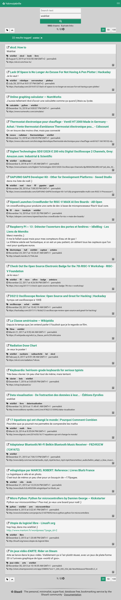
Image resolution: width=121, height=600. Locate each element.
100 (114, 29)
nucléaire (24, 354)
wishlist (36, 38)
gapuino (42, 185)
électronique (15, 250)
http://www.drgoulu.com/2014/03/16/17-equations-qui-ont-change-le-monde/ (43, 434)
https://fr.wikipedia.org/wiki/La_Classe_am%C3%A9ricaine (34, 335)
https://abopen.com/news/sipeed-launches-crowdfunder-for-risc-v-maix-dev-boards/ (46, 216)
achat (26, 304)
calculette (14, 105)
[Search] (60, 21)
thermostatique (37, 135)
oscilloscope (25, 161)
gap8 (51, 185)
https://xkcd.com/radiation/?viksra (23, 360)
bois (21, 378)
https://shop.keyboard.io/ (19, 385)
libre (22, 535)
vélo (21, 482)
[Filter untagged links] (7, 30)
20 (103, 29)
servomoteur (37, 80)
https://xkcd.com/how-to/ (20, 62)
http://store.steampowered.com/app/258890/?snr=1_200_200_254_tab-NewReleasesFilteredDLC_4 (52, 569)
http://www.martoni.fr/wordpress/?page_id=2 (32, 530)
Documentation (72, 594)
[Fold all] (12, 30)
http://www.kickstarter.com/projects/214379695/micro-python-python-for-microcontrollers (48, 513)
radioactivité (36, 354)
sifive (34, 279)
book (29, 56)
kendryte (27, 210)
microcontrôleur (43, 507)
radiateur (23, 135)
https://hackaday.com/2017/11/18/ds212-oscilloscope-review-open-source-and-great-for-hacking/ (52, 310)
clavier (13, 378)
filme (12, 329)
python (25, 105)
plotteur (49, 80)
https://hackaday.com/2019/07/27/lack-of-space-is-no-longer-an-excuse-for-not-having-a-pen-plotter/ (53, 86)
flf (35, 185)
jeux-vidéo (14, 563)
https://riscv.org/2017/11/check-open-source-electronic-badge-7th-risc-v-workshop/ (46, 286)
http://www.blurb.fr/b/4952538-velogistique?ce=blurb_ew (33, 488)
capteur (43, 250)
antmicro (53, 279)
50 (108, 29)
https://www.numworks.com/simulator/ (26, 111)
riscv (29, 185)
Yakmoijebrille (13, 3)
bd (46, 354)
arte (24, 563)
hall (25, 250)
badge (43, 279)
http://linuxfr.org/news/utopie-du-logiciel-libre (28, 541)
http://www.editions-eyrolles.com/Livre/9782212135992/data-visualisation (41, 409)
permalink (32, 59)
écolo (29, 482)
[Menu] (118, 4)
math (22, 428)
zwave (13, 135)
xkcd (22, 56)
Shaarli (18, 591)
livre (37, 56)
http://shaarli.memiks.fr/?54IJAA (23, 256)
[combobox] (60, 16)
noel (21, 185)
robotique (24, 80)
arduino (53, 250)
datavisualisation (34, 403)
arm (31, 507)
